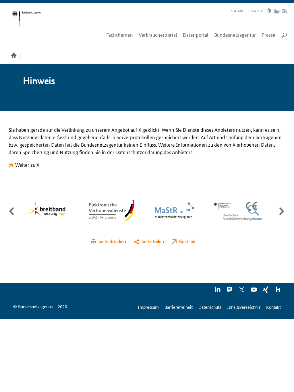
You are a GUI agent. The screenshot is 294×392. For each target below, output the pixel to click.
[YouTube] (254, 291)
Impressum (148, 307)
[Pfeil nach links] (12, 216)
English (255, 10)
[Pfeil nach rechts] (280, 216)
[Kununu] (278, 291)
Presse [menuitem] (268, 35)
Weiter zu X (27, 164)
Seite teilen (153, 241)
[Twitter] (242, 291)
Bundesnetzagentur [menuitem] (235, 35)
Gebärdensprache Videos (276, 11)
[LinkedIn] (218, 291)
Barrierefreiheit (179, 307)
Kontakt (238, 10)
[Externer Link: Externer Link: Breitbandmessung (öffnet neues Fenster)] (49, 209)
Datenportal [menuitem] (195, 35)
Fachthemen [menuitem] (119, 35)
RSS (284, 11)
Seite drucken (112, 241)
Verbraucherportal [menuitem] (158, 35)
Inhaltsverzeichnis (243, 307)
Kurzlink (187, 241)
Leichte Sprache (269, 11)
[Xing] (266, 291)
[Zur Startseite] (27, 18)
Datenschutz (209, 307)
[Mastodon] (230, 291)
